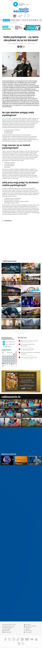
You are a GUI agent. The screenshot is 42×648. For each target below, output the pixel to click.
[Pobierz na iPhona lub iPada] (36, 637)
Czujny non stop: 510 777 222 (9, 626)
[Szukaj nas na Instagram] (14, 637)
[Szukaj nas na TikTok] (18, 637)
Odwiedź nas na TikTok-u (31, 20)
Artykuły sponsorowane (13, 22)
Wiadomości (6, 20)
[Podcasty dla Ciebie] (19, 642)
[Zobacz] (21, 27)
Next (41, 458)
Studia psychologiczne (7, 118)
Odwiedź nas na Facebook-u (26, 20)
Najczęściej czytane (22, 337)
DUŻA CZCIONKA (28, 630)
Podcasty (12, 20)
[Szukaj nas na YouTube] (26, 637)
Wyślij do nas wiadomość (35, 20)
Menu (40, 20)
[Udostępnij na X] (21, 47)
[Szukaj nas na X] (9, 637)
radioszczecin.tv (11, 397)
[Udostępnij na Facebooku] (18, 47)
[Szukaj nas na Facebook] (5, 637)
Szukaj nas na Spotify (33, 20)
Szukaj (37, 20)
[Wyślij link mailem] (23, 47)
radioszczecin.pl (7, 630)
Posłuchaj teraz (28, 627)
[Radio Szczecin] (21, 10)
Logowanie (27, 629)
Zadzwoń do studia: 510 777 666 (10, 624)
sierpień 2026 (9, 352)
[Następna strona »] (26, 331)
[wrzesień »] (16, 352)
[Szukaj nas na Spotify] (22, 637)
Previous (1, 458)
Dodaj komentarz (8, 220)
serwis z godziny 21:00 (10, 344)
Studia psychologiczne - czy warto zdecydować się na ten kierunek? (20, 38)
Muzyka (18, 20)
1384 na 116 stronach (20, 333)
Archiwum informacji (6, 350)
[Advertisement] (21, 231)
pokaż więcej (8, 346)
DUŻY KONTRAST (28, 632)
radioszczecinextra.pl (7, 632)
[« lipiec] (3, 352)
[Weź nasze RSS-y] (23, 642)
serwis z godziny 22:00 (10, 341)
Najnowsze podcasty (9, 454)
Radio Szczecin (5, 22)
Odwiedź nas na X (28, 20)
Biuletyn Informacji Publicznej (30, 626)
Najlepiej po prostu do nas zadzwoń (24, 20)
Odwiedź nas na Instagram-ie (29, 20)
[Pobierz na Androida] (31, 637)
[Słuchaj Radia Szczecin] (15, 4)
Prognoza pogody (7, 629)
